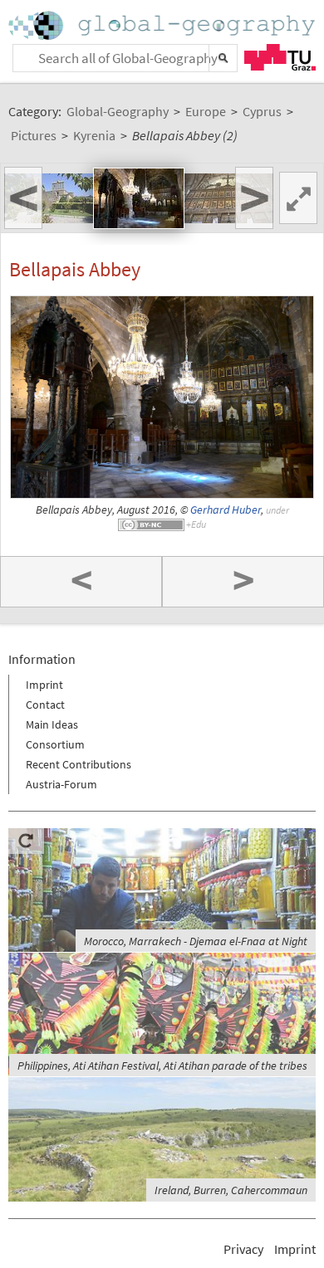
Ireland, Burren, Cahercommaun (231, 1190)
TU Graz (280, 57)
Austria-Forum (61, 784)
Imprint (44, 684)
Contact (45, 704)
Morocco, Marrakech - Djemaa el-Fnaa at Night (195, 941)
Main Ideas (52, 724)
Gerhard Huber (225, 510)
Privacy (243, 1249)
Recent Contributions (78, 764)
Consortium (55, 744)
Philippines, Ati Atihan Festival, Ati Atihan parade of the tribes (162, 1065)
